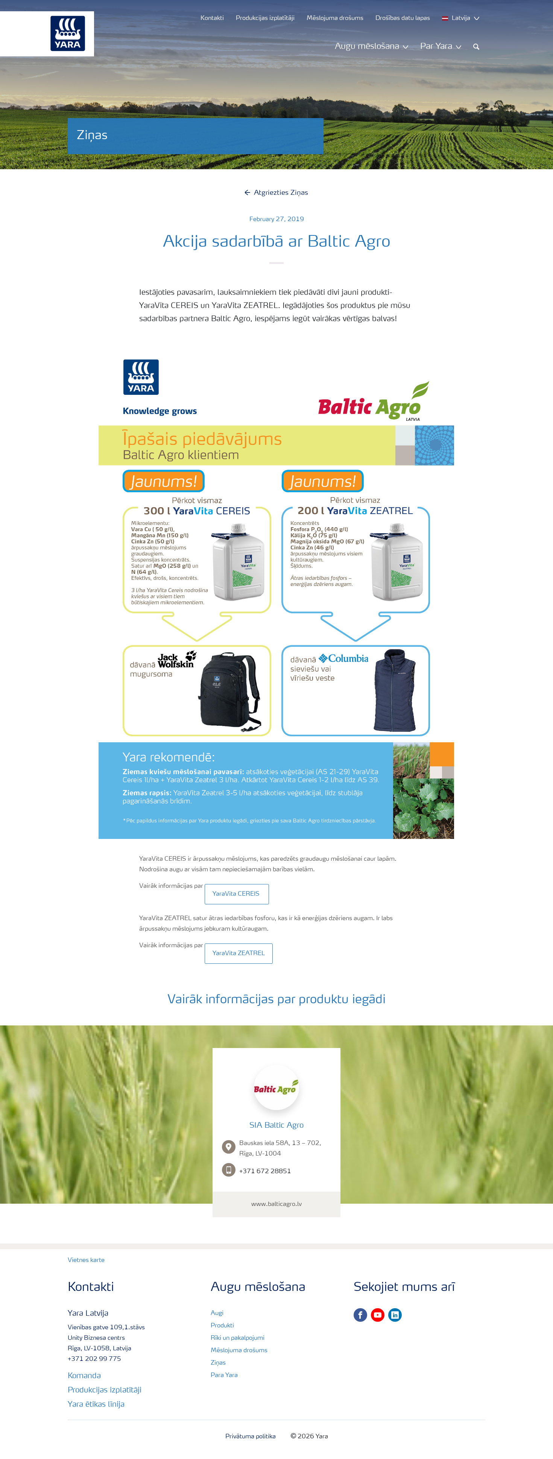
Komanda (84, 1376)
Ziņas (218, 1363)
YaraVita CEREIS (237, 894)
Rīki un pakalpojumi (237, 1338)
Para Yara (224, 1376)
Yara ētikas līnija (96, 1405)
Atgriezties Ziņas (281, 193)
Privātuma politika (250, 1437)
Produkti (222, 1326)
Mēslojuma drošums (239, 1351)
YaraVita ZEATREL (239, 954)
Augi (217, 1313)
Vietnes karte (86, 1260)
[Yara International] (43, 34)
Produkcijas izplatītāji (104, 1390)
